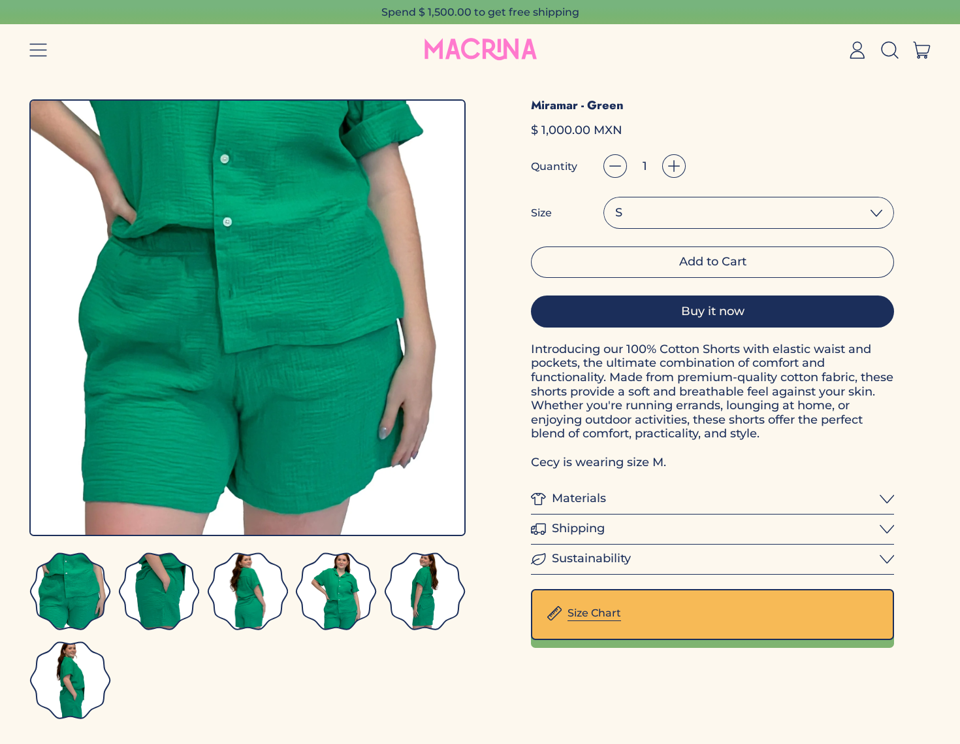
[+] (674, 166)
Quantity (554, 166)
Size (541, 213)
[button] (889, 50)
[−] (615, 166)
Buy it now (712, 311)
